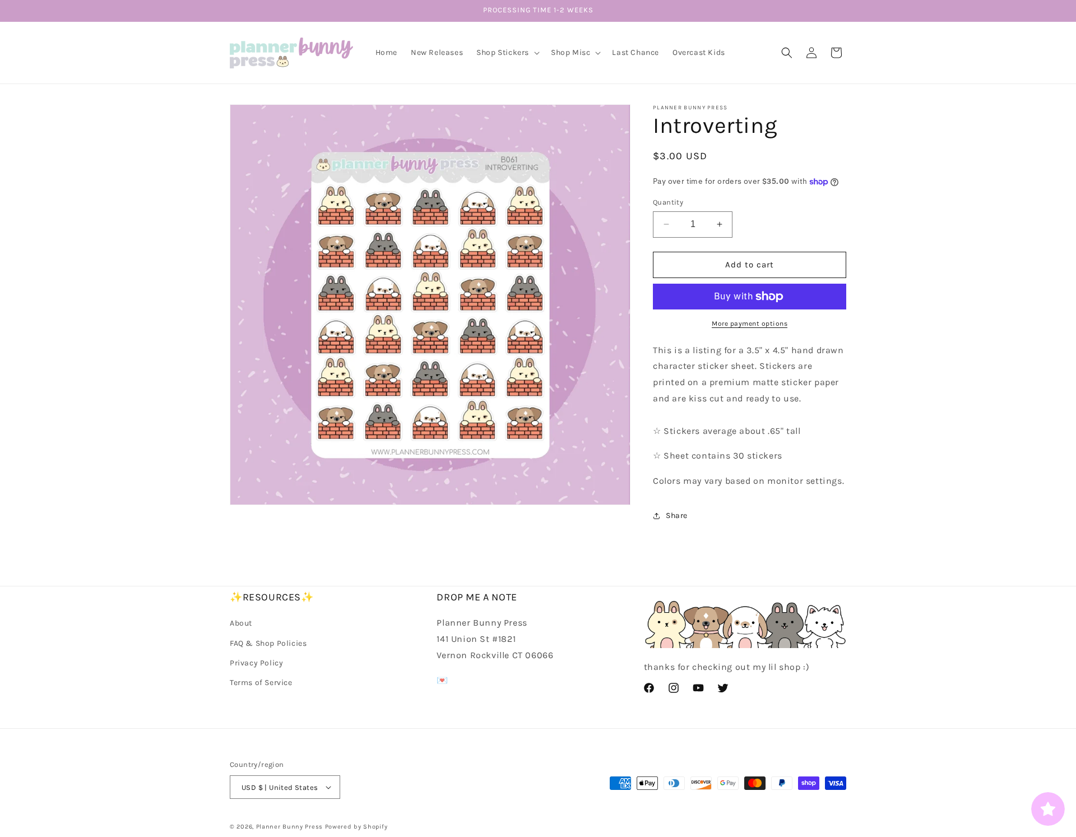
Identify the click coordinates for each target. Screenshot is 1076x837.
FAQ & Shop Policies (268, 643)
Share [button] (677, 515)
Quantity (668, 202)
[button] (507, 52)
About (241, 623)
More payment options (749, 323)
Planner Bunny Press (289, 826)
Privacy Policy (256, 663)
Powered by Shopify (356, 826)
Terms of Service (261, 682)
